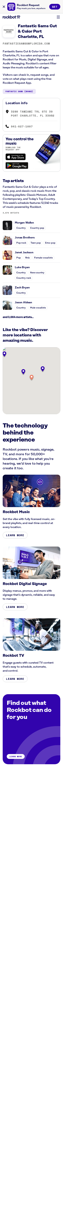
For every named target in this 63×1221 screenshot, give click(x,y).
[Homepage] (11, 17)
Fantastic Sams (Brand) (19, 91)
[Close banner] (4, 6)
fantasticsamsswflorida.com (26, 43)
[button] (31, 378)
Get (54, 7)
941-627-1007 (22, 126)
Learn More (15, 535)
